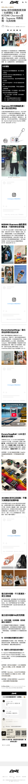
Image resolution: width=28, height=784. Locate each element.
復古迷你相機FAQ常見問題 (10, 92)
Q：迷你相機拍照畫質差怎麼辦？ (13, 98)
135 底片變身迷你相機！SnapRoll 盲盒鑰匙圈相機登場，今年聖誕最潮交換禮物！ (13, 454)
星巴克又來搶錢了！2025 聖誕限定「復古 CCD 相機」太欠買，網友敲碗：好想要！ (13, 666)
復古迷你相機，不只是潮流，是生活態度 (14, 90)
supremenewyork (16, 177)
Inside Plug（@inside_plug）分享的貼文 (14, 214)
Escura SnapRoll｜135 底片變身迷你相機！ (13, 83)
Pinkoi (13, 348)
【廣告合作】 (17, 776)
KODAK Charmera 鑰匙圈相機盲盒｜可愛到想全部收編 (13, 75)
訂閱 (24, 745)
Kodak (3, 687)
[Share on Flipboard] (14, 30)
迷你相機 (13, 687)
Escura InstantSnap (19, 686)
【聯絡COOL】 (11, 776)
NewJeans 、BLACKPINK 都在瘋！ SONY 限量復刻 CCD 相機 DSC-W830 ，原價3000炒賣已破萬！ (13, 674)
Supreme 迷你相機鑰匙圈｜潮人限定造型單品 (13, 71)
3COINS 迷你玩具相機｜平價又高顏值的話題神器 (13, 87)
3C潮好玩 (11, 7)
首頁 (2, 7)
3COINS (13, 503)
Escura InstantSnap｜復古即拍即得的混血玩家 (14, 79)
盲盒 (9, 687)
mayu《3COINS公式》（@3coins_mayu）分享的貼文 (15, 551)
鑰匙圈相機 (19, 687)
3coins (12, 686)
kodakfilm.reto (7, 282)
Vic (7, 25)
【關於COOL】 (5, 776)
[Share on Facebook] (8, 30)
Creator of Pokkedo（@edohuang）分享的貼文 (14, 400)
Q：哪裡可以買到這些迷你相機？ (13, 100)
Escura (10, 363)
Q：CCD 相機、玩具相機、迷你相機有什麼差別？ (14, 95)
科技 (6, 7)
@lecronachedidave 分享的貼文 (14, 319)
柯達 (10, 262)
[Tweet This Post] (11, 30)
